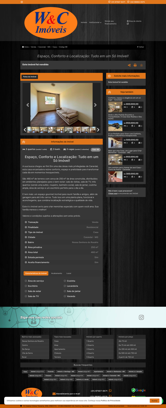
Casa (55, 47)
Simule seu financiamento (110, 22)
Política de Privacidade (110, 401)
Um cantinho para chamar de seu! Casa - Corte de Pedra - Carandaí (125, 168)
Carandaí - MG (44, 47)
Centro (25, 345)
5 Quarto (90, 357)
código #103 (37, 371)
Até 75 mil (123, 341)
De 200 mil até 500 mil (128, 349)
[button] (28, 105)
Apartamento (59, 349)
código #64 (50, 379)
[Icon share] (21, 2)
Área (56, 345)
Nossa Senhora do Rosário (33, 341)
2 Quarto (90, 345)
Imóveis (84, 22)
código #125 (115, 379)
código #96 (66, 379)
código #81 (36, 375)
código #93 (98, 379)
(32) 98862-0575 (137, 2)
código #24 (130, 375)
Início (26, 47)
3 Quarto (90, 349)
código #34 (77, 375)
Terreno (57, 357)
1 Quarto (90, 341)
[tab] (29, 77)
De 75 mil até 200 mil (127, 345)
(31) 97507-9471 (118, 2)
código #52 (61, 375)
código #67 (84, 371)
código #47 (93, 375)
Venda (33, 47)
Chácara (57, 353)
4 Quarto (90, 353)
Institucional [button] (94, 22)
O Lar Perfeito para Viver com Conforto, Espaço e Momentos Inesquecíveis (124, 135)
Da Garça (26, 349)
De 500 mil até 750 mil (128, 353)
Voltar (141, 47)
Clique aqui (112, 193)
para (135, 371)
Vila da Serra (27, 353)
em (65, 371)
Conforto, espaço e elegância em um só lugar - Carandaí (124, 99)
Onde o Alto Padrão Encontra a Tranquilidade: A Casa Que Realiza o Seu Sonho (125, 117)
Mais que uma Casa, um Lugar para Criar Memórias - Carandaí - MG (125, 152)
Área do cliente (135, 21)
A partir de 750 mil (126, 357)
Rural (24, 357)
